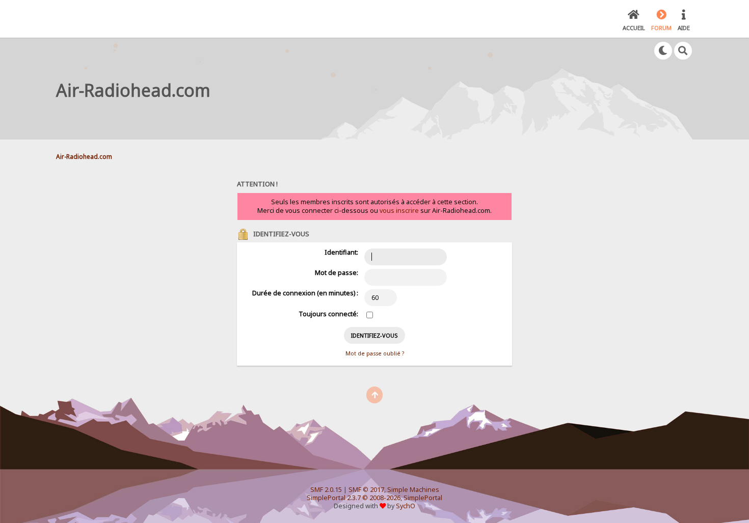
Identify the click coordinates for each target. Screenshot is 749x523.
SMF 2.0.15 (326, 489)
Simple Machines (413, 489)
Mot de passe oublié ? (374, 353)
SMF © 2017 (366, 489)
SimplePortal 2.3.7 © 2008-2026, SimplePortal (374, 497)
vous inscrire (399, 210)
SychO (405, 506)
